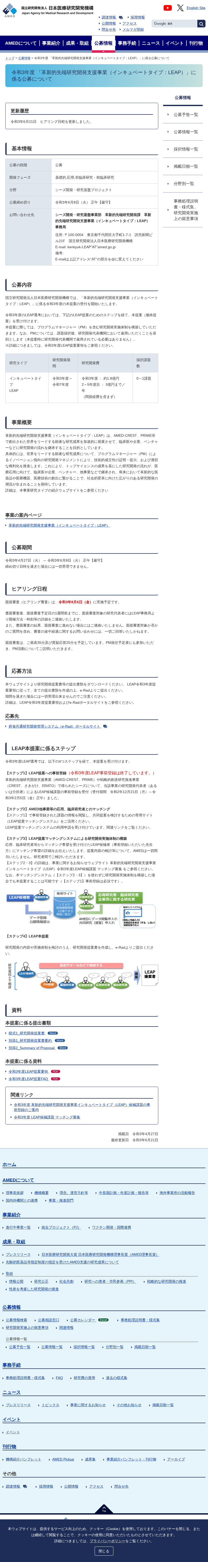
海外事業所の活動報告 (177, 1193)
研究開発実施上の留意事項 (27, 1327)
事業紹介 (12, 1214)
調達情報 (109, 17)
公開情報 (109, 23)
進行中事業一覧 (18, 1227)
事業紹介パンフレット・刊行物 (131, 1459)
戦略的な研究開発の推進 (166, 1281)
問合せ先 (109, 29)
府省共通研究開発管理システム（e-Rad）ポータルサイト (54, 726)
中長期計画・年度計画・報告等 (124, 1193)
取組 (9, 1273)
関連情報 (66, 1327)
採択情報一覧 (84, 1347)
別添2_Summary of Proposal (37, 1048)
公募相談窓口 (48, 1320)
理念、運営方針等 (74, 1193)
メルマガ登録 (133, 29)
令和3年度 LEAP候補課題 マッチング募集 (47, 1117)
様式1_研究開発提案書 (32, 1033)
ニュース (12, 1392)
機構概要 (41, 1193)
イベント (12, 1419)
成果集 (90, 1459)
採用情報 (138, 17)
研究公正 (41, 1281)
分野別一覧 (115, 1347)
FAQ (59, 1378)
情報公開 (16, 1281)
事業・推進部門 (61, 1200)
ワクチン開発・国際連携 (111, 1227)
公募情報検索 (16, 1320)
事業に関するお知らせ (88, 1405)
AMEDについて (18, 1180)
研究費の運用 (84, 1378)
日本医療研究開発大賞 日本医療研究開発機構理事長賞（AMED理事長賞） (100, 1254)
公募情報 (24, 58)
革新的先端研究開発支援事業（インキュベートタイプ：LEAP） (59, 525)
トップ (9, 58)
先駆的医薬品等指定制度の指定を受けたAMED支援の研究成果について (62, 1262)
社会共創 (66, 1281)
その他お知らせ (129, 1405)
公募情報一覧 (52, 1347)
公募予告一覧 (19, 1347)
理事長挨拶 (15, 1193)
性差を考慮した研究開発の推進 (34, 1289)
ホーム (9, 1164)
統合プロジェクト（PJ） (61, 1227)
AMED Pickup (63, 1459)
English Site (196, 8)
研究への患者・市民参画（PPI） (110, 1281)
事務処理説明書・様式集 (140, 1320)
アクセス (130, 23)
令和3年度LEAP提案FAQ (33, 1079)
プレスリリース (18, 1254)
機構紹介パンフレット (23, 1459)
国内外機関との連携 (22, 1200)
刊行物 (9, 1446)
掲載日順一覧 (145, 1347)
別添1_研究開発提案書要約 (36, 1040)
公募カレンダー (88, 1320)
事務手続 (12, 1365)
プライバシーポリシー (107, 1541)
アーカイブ (176, 1459)
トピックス (50, 1405)
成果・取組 (14, 1241)
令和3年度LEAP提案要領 (33, 1071)
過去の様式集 (116, 1378)
